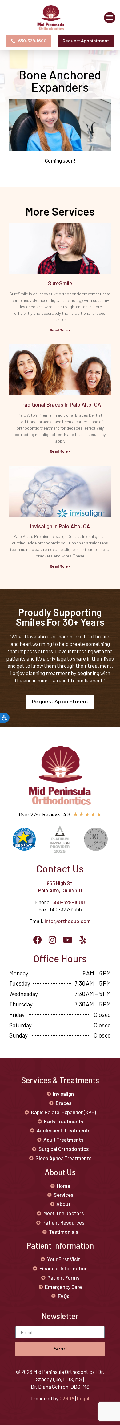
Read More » (60, 330)
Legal (83, 1398)
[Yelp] (82, 940)
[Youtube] (67, 940)
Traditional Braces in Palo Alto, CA (60, 404)
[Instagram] (52, 940)
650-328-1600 (68, 902)
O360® (66, 1398)
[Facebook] (37, 940)
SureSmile (60, 283)
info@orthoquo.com (68, 921)
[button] (110, 18)
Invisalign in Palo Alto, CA (60, 526)
